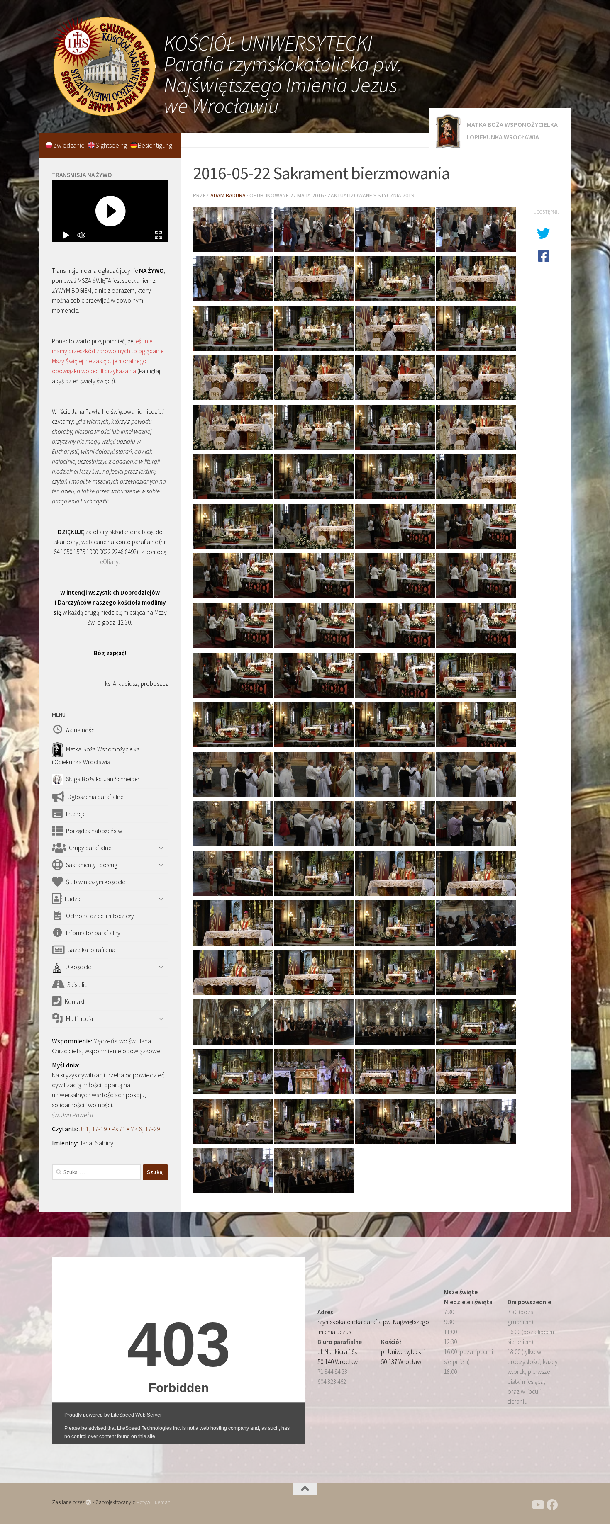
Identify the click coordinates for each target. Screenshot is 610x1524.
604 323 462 (331, 1381)
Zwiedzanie (69, 145)
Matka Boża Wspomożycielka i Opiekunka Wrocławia (512, 130)
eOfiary (109, 562)
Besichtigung (155, 145)
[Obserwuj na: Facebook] (552, 1505)
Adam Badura (228, 195)
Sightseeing (111, 145)
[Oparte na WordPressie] (88, 1502)
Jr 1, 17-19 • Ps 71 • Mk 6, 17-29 (119, 1129)
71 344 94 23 (332, 1372)
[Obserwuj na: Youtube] (537, 1505)
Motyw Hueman (153, 1502)
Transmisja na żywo (82, 175)
